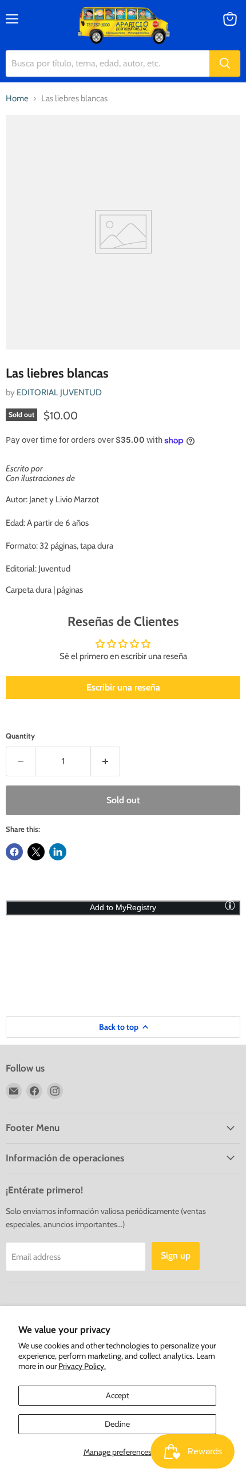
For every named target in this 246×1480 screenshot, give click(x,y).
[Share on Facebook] (14, 851)
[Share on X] (36, 851)
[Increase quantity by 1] (105, 761)
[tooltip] (230, 905)
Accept (117, 1395)
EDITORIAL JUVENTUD (59, 392)
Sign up (176, 1255)
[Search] (224, 63)
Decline (117, 1424)
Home (17, 99)
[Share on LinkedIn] (57, 851)
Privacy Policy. (82, 1366)
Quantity (20, 736)
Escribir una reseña (123, 687)
